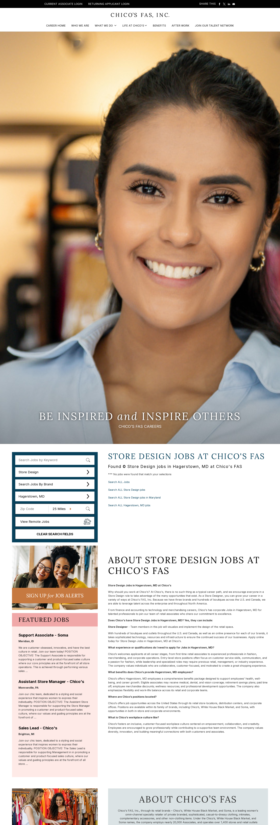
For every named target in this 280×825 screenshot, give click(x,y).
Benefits (159, 25)
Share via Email (233, 4)
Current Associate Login (63, 4)
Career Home (56, 25)
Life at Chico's (133, 25)
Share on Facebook (219, 4)
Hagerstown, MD (31, 496)
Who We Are (80, 25)
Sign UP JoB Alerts (54, 595)
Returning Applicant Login (108, 3)
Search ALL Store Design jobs (126, 489)
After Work (180, 25)
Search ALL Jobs (119, 482)
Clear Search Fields (55, 534)
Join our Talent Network (214, 25)
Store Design (28, 472)
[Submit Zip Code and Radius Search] (88, 508)
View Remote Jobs (34, 522)
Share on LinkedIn (229, 4)
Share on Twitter (224, 4)
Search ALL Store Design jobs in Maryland (134, 497)
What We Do (104, 25)
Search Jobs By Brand (35, 484)
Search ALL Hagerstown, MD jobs (129, 505)
